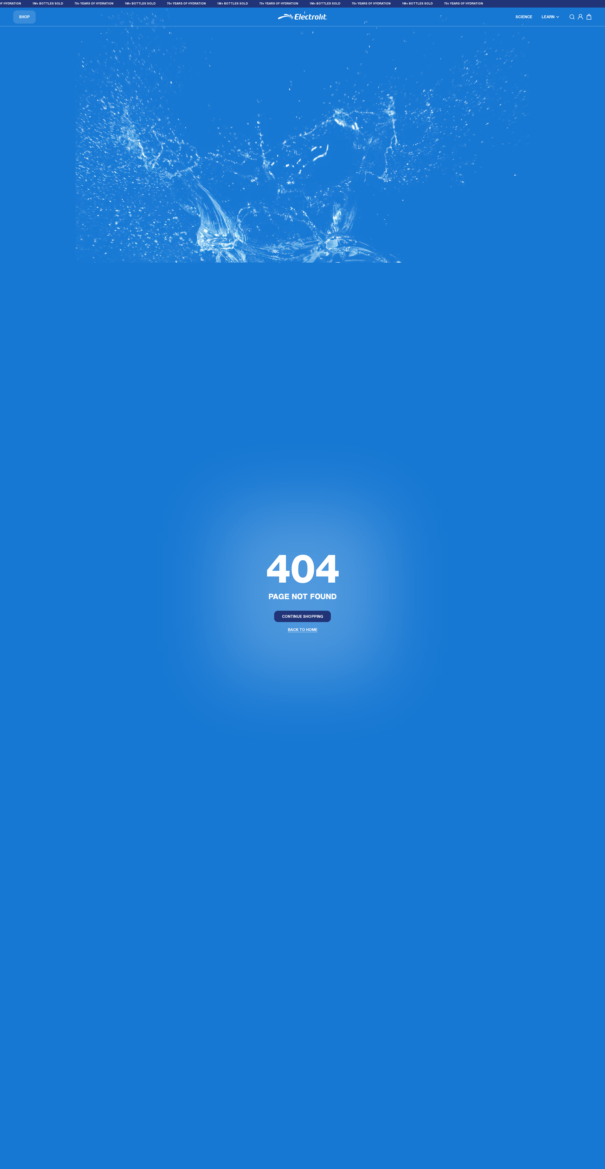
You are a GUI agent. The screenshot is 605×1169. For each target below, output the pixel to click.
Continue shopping (302, 617)
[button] (550, 17)
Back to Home (302, 630)
